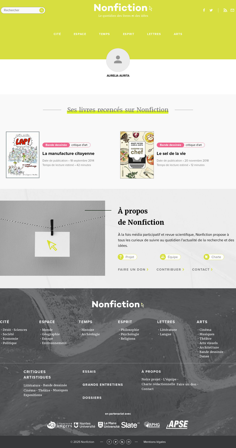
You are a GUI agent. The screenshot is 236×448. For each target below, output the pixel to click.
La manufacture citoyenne (68, 153)
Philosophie (130, 330)
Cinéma (205, 330)
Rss (225, 10)
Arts (178, 34)
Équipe (173, 257)
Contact (201, 270)
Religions (128, 339)
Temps (104, 34)
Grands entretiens (103, 385)
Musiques (206, 334)
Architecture (209, 347)
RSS (122, 441)
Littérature (168, 330)
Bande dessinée (56, 145)
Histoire (87, 330)
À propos (151, 372)
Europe (47, 339)
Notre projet (151, 379)
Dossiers (92, 398)
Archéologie (90, 334)
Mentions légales (155, 442)
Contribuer (169, 270)
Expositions (33, 395)
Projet (130, 257)
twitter (211, 10)
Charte (216, 257)
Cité (57, 34)
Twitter (115, 441)
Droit (7, 330)
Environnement (54, 343)
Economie (10, 339)
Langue (165, 334)
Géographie (51, 334)
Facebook (109, 441)
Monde (47, 330)
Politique (10, 343)
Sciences (20, 330)
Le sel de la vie (171, 153)
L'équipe (169, 379)
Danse (204, 356)
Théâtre (205, 339)
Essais (89, 372)
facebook (203, 10)
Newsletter (232, 10)
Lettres (154, 34)
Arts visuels (208, 343)
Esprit (128, 34)
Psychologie (130, 334)
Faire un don (131, 270)
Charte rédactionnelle (158, 384)
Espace (80, 34)
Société (8, 334)
